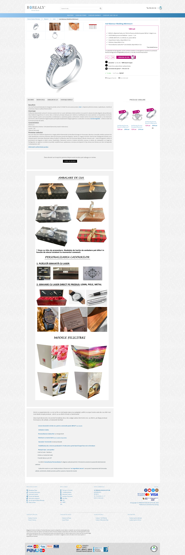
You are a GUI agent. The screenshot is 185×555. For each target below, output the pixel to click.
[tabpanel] (64, 66)
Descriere (31, 100)
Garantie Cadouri (67, 494)
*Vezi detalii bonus (152, 47)
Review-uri (41, 100)
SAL (61, 504)
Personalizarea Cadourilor (46, 434)
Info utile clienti (31, 487)
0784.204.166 (125, 68)
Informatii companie (34, 498)
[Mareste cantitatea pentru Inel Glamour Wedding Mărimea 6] (113, 57)
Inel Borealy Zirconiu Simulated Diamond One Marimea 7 (136, 126)
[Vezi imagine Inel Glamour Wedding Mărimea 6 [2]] (73, 26)
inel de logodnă (95, 118)
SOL (63, 500)
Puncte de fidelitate (33, 496)
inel (80, 107)
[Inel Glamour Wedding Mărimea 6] (64, 66)
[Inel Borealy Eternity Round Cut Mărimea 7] (123, 116)
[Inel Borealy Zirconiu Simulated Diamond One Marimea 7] (137, 116)
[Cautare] (100, 8)
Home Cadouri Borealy (33, 19)
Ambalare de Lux (53, 100)
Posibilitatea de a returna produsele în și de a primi (66, 446)
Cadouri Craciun (32, 518)
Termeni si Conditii (67, 490)
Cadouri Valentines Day (101, 520)
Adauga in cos (123, 57)
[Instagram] (157, 490)
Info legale (64, 487)
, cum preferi (46, 450)
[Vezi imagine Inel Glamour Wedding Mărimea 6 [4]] (36, 35)
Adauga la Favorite (111, 78)
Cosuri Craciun (32, 520)
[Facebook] (146, 490)
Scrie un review (70, 161)
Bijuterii (46, 19)
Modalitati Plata (32, 490)
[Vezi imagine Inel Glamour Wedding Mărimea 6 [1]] (55, 26)
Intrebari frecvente (67, 496)
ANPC (64, 502)
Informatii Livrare (33, 494)
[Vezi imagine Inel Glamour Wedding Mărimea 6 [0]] (36, 26)
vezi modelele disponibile (60, 438)
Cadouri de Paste (66, 518)
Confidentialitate (66, 492)
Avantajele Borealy (67, 100)
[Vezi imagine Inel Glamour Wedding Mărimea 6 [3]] (92, 26)
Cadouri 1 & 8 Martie (101, 518)
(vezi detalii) (79, 426)
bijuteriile (121, 52)
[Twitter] (153, 490)
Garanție (44, 442)
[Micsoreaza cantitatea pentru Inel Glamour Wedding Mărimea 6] (106, 57)
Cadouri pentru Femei (135, 520)
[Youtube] (149, 490)
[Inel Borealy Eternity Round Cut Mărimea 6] (151, 114)
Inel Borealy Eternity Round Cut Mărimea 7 (123, 126)
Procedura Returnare (34, 492)
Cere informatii (124, 78)
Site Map (64, 498)
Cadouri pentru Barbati (135, 518)
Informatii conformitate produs (38, 147)
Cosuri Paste (65, 520)
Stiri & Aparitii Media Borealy (36, 500)
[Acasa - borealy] (36, 8)
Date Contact (32, 502)
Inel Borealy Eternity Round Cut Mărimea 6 (151, 122)
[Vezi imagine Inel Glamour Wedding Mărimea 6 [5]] (55, 35)
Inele (54, 19)
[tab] (30, 100)
